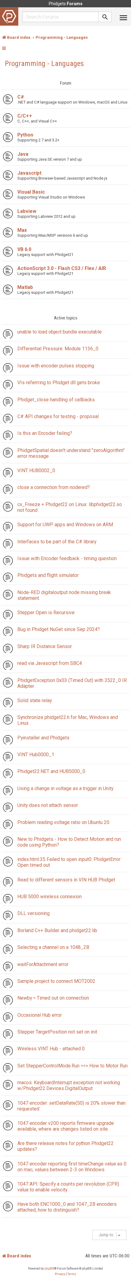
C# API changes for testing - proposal (58, 416)
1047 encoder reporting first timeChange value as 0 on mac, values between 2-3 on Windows (71, 1166)
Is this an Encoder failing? (44, 433)
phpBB (49, 1268)
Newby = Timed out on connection (53, 998)
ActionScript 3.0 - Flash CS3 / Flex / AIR (61, 268)
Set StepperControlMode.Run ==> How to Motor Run (72, 1066)
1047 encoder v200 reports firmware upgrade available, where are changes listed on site (65, 1126)
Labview (26, 211)
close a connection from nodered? (53, 487)
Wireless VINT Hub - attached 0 (51, 1049)
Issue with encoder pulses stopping (55, 366)
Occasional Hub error (39, 1015)
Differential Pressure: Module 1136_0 (57, 349)
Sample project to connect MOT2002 (56, 981)
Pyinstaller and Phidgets (43, 738)
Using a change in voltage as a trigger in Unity (65, 788)
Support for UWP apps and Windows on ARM (65, 524)
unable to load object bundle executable (59, 332)
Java (22, 154)
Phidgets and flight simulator (48, 575)
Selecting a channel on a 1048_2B (53, 947)
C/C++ (24, 116)
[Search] (105, 17)
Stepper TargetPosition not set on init (57, 1032)
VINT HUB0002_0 (36, 470)
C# (20, 97)
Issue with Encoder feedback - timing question (67, 558)
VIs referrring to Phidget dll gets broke (58, 382)
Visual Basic (31, 192)
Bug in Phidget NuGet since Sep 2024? (58, 629)
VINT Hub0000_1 (35, 754)
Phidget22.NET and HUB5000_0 (51, 771)
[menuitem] (60, 1274)
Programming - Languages (44, 63)
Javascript (29, 173)
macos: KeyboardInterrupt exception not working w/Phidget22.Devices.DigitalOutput (68, 1085)
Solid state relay (34, 700)
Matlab (25, 287)
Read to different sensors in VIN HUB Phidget (66, 880)
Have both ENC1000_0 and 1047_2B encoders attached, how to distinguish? (67, 1207)
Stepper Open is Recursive (46, 612)
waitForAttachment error (43, 964)
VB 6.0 (24, 249)
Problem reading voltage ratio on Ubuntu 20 (63, 822)
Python (25, 135)
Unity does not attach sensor (47, 805)
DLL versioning (33, 913)
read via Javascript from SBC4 (49, 663)
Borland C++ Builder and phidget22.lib (57, 930)
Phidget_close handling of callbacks (56, 400)
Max (22, 230)
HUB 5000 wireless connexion (49, 896)
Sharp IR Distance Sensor (44, 646)
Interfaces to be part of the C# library (56, 542)
